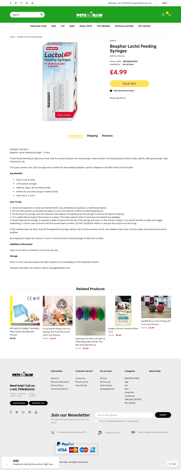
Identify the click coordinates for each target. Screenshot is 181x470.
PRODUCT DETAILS (19, 149)
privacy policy (133, 421)
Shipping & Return (118, 98)
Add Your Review (117, 56)
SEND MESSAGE (19, 403)
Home (12, 37)
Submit (163, 415)
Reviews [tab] (107, 135)
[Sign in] (163, 15)
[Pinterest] (27, 3)
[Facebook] (10, 3)
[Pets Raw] (90, 14)
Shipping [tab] (92, 135)
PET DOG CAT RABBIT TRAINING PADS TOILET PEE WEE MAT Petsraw (24, 331)
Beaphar (113, 41)
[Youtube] (32, 3)
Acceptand (119, 421)
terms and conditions (114, 421)
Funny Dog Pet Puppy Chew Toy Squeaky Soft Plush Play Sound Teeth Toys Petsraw (56, 331)
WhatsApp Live (38, 403)
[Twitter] (16, 3)
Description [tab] (76, 135)
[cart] (169, 15)
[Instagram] (21, 3)
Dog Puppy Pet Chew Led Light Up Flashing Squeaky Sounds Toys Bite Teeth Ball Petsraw (90, 341)
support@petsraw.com (142, 3)
